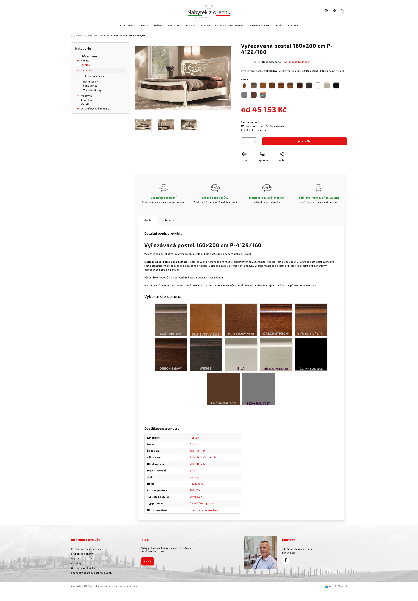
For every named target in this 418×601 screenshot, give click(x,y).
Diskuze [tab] (170, 220)
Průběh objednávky (83, 554)
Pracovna (86, 96)
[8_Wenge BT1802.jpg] (206, 354)
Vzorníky (76, 563)
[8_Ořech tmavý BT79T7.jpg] (171, 354)
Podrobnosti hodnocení (297, 62)
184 (203, 451)
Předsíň (85, 104)
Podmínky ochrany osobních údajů (92, 573)
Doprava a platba (81, 558)
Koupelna (86, 100)
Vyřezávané (197, 497)
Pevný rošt (196, 484)
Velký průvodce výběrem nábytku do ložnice (166, 548)
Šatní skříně (90, 86)
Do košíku (306, 141)
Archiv (147, 561)
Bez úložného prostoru (204, 510)
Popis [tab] (147, 220)
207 (203, 464)
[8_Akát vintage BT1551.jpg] (171, 320)
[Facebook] (286, 560)
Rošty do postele (94, 76)
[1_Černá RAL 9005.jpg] (311, 354)
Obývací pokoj (89, 56)
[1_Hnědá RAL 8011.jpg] (223, 389)
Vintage (195, 477)
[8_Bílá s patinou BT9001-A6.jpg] (276, 354)
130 (214, 457)
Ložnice (85, 65)
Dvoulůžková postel (202, 503)
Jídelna (85, 60)
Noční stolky (90, 82)
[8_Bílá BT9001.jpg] (241, 354)
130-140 (206, 457)
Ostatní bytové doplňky (94, 108)
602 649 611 (288, 553)
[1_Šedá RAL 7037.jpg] (258, 389)
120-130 (195, 457)
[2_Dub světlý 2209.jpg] (206, 320)
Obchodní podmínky (83, 568)
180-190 (195, 451)
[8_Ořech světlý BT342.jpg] (311, 320)
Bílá (192, 444)
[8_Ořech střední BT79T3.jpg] (276, 320)
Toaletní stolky (92, 90)
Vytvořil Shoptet (338, 586)
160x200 (195, 490)
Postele (87, 70)
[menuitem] (127, 25)
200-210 (195, 464)
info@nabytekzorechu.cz (297, 549)
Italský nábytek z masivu (86, 549)
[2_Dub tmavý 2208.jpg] (241, 320)
